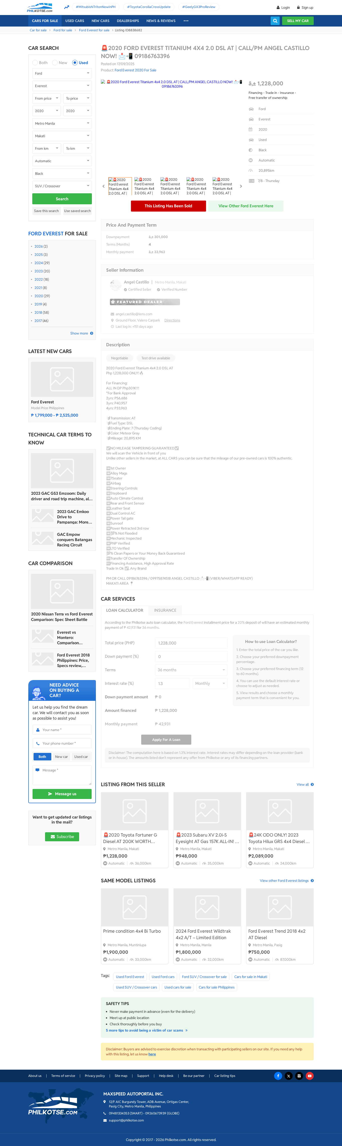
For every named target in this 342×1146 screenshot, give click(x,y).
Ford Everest (42, 402)
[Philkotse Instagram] (299, 1076)
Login (286, 7)
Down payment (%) (122, 656)
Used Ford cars (163, 976)
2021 (38, 287)
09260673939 (155, 1113)
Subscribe (65, 836)
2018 (38, 312)
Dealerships (128, 21)
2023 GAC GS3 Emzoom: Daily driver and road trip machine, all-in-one (61, 496)
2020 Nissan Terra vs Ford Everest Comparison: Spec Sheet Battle (62, 616)
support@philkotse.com (126, 1120)
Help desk (166, 1076)
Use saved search (77, 211)
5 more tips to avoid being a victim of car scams (145, 1030)
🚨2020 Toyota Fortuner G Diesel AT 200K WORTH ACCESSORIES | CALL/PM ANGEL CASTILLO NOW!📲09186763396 (130, 838)
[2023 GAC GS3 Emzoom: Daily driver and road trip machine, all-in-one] (62, 470)
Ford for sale (63, 30)
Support (143, 1076)
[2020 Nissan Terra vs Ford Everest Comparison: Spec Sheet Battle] (62, 591)
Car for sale (38, 30)
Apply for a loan (166, 739)
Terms (110, 670)
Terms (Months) (118, 244)
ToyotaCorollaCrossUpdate (150, 7)
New (63, 62)
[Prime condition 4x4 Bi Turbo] (134, 907)
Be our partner (194, 1076)
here (152, 1054)
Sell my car (298, 21)
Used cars (74, 21)
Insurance (165, 610)
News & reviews (161, 21)
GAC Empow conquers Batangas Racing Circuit (74, 540)
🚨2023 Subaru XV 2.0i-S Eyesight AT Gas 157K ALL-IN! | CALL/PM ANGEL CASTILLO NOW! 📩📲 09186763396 (206, 838)
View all (303, 784)
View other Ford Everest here (246, 206)
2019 (38, 304)
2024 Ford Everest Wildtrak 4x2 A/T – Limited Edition (203, 934)
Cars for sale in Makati (250, 976)
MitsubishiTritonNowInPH (97, 7)
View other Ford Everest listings (284, 880)
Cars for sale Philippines (217, 987)
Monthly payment (120, 252)
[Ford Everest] (62, 379)
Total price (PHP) (119, 642)
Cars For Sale (45, 21)
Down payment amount (126, 697)
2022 (39, 279)
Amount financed (120, 710)
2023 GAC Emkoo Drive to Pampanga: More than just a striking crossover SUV (74, 517)
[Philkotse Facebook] (278, 1076)
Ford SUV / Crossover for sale (204, 976)
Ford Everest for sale (94, 30)
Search (62, 199)
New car (61, 756)
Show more (79, 333)
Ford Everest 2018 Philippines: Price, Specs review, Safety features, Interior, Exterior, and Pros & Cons (73, 660)
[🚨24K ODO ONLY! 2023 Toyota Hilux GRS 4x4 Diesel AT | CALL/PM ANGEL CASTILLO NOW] (280, 811)
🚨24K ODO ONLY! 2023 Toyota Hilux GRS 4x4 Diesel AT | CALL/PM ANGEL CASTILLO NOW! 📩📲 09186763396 (279, 838)
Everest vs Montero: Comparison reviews (68, 637)
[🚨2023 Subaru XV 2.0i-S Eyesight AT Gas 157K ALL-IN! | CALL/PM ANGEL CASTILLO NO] (207, 811)
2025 (39, 254)
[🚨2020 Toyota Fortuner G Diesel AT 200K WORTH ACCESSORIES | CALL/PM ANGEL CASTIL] (134, 811)
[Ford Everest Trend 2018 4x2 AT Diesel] (280, 907)
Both (43, 62)
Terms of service (63, 1076)
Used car (81, 756)
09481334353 (119, 1113)
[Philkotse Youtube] (310, 1076)
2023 (39, 271)
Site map (121, 1076)
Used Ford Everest (130, 976)
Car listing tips (224, 1076)
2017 (38, 320)
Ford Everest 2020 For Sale (135, 70)
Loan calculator (124, 610)
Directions (172, 320)
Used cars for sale (177, 987)
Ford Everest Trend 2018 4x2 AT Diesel (276, 934)
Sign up (307, 7)
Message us (65, 793)
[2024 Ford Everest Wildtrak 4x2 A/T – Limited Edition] (207, 907)
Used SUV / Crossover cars (136, 987)
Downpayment (117, 237)
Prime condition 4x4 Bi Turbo (132, 931)
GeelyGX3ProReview (200, 7)
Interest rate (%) (119, 683)
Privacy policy (95, 1076)
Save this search (46, 211)
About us (35, 1076)
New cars (100, 21)
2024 (39, 263)
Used (83, 62)
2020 (39, 296)
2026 (39, 246)
